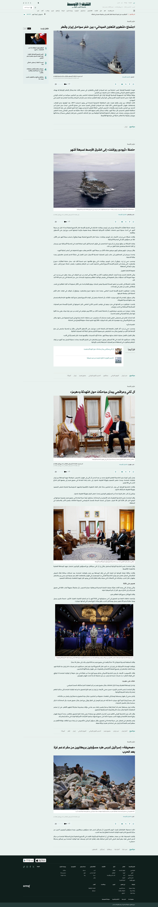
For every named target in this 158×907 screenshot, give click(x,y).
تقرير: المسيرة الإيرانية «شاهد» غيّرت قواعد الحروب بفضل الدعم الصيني (35, 56)
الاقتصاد (96, 10)
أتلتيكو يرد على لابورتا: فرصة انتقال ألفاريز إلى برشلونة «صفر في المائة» (109, 14)
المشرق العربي (130, 878)
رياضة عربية (132, 890)
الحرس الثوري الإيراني (95, 376)
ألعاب (42, 10)
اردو (122, 2)
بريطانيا (109, 849)
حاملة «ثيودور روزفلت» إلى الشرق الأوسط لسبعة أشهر (102, 150)
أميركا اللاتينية (122, 880)
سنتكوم (105, 376)
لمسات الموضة (63, 875)
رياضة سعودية (132, 888)
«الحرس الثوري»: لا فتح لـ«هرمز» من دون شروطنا (100, 358)
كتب (94, 870)
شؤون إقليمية (131, 21)
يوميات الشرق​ (70, 10)
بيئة (85, 875)
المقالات (113, 870)
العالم (105, 10)
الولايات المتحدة (122, 870)
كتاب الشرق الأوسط (111, 875)
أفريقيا (123, 878)
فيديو (52, 10)
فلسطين (94, 849)
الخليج (132, 873)
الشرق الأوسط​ (111, 10)
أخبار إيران (124, 731)
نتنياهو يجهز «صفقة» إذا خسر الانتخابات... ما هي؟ (36, 49)
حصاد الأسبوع (122, 888)
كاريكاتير (113, 873)
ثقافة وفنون (89, 10)
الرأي (101, 10)
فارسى (118, 2)
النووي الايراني (115, 376)
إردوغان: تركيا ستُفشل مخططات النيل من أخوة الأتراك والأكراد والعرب (35, 71)
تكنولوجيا (77, 10)
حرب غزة (124, 849)
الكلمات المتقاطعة (92, 888)
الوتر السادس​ (92, 873)
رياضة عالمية (132, 893)
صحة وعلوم (83, 10)
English (130, 2)
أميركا (69, 376)
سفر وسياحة (63, 873)
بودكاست (47, 10)
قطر (69, 731)
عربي (134, 2)
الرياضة (63, 10)
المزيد (38, 10)
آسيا (124, 875)
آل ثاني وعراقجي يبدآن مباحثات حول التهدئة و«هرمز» (99, 349)
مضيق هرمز (82, 376)
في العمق (57, 10)
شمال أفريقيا (130, 875)
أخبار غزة (117, 849)
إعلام (94, 878)
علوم (85, 873)
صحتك (84, 870)
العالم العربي (132, 870)
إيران (126, 127)
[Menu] (134, 10)
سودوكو (93, 890)
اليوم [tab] (29, 28)
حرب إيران (124, 376)
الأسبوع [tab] (25, 28)
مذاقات (64, 870)
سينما (94, 875)
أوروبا (124, 873)
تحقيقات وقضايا (122, 890)
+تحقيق (123, 893)
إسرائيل (102, 849)
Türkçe (125, 2)
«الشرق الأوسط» (126, 77)
